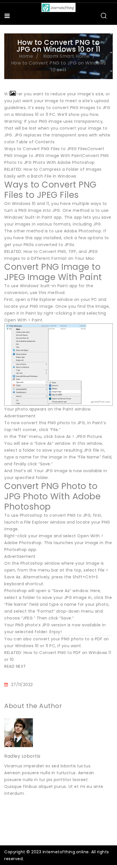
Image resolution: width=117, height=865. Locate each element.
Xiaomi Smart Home (66, 56)
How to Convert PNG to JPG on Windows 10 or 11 (58, 66)
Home (26, 56)
